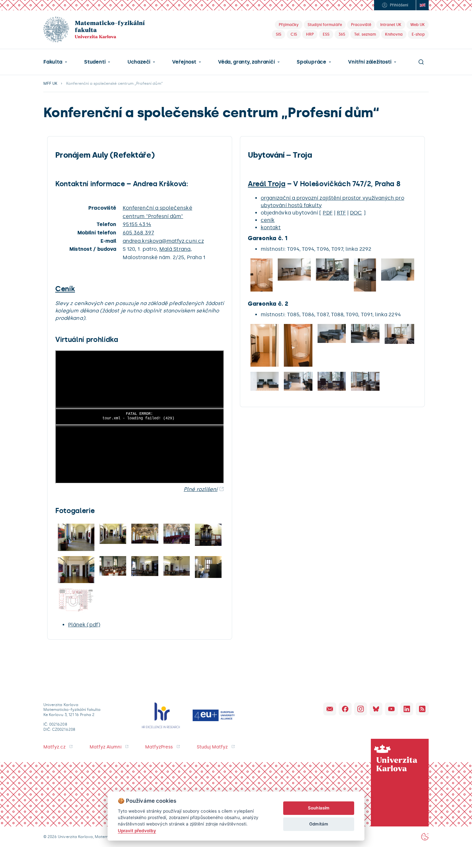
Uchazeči (138, 62)
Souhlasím (318, 807)
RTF (341, 213)
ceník (268, 220)
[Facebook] (345, 709)
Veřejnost (184, 62)
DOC (356, 213)
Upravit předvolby (137, 830)
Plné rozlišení (200, 489)
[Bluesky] (376, 709)
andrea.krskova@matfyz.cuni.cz (163, 241)
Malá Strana (174, 249)
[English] (422, 5)
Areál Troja (266, 183)
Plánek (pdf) (84, 625)
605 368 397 (138, 233)
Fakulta (52, 62)
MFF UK (50, 83)
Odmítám (318, 823)
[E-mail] (329, 709)
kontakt (271, 227)
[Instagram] (360, 709)
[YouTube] (391, 709)
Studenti (94, 62)
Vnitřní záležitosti (369, 62)
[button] (55, 62)
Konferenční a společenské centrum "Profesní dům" (157, 212)
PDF (327, 213)
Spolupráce (311, 62)
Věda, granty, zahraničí (246, 62)
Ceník (65, 288)
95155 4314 (137, 224)
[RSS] (422, 709)
